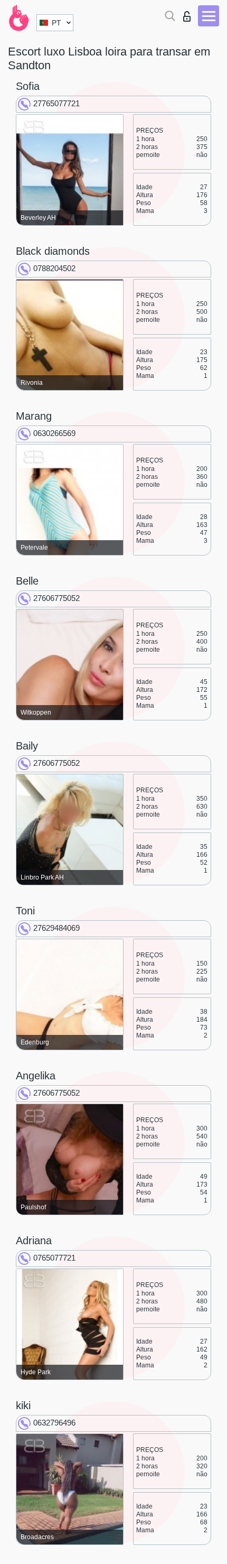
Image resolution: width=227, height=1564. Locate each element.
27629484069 (56, 927)
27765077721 (56, 103)
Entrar (189, 13)
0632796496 (54, 1422)
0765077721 (54, 1257)
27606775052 (56, 598)
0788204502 (54, 268)
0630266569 (54, 433)
